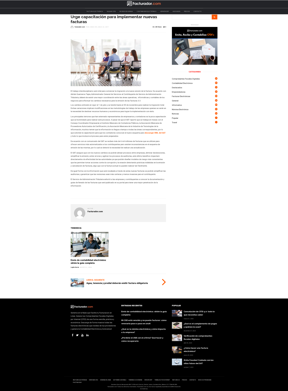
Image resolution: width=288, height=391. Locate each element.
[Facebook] (72, 335)
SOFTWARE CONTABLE (119, 380)
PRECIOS (187, 11)
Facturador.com (80, 27)
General (175, 101)
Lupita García (75, 267)
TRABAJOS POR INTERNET (162, 380)
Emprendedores (178, 92)
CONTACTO (197, 11)
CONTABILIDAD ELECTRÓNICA (146, 11)
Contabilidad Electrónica (182, 83)
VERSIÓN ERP (164, 11)
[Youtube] (82, 335)
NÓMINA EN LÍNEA (105, 380)
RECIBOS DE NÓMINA (126, 11)
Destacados (177, 87)
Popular (175, 118)
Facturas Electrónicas (181, 96)
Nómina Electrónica (180, 109)
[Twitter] (77, 335)
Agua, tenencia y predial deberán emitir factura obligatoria (117, 283)
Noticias (175, 114)
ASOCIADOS (176, 11)
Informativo (177, 105)
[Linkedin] (87, 335)
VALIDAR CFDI (111, 11)
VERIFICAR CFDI (93, 380)
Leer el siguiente (95, 280)
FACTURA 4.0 (176, 380)
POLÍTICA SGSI (77, 382)
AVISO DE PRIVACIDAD (204, 380)
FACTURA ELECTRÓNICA (95, 11)
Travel (174, 122)
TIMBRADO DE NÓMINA (135, 380)
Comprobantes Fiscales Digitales (186, 79)
